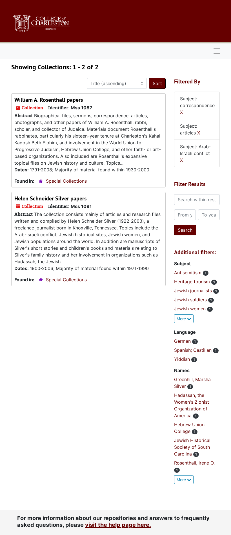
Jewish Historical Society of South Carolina (192, 447)
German (183, 341)
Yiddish (182, 359)
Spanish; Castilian (193, 350)
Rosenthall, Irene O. (194, 463)
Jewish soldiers (191, 299)
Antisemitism (188, 272)
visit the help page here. (118, 524)
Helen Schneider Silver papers (50, 198)
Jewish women (190, 308)
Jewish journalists (193, 290)
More (182, 318)
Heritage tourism (192, 281)
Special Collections (66, 181)
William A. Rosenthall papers (48, 99)
